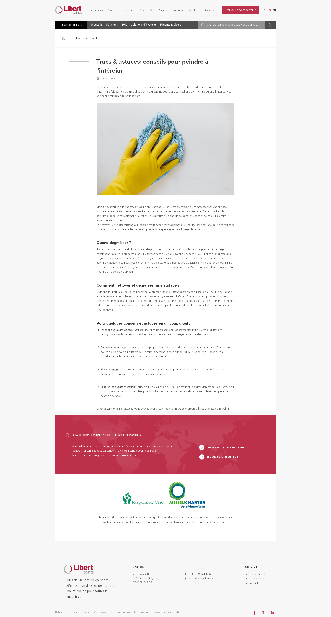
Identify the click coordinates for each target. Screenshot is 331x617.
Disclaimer (146, 612)
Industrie (96, 25)
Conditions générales (120, 612)
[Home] (64, 38)
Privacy (135, 612)
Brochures (113, 10)
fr (270, 10)
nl (265, 10)
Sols (124, 25)
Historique (178, 10)
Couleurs (129, 10)
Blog (142, 10)
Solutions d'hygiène (143, 25)
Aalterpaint (211, 10)
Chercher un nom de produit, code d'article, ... (234, 24)
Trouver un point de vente (241, 10)
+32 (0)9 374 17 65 (200, 574)
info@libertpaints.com (202, 579)
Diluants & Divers (170, 25)
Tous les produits (69, 25)
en (274, 10)
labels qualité (256, 579)
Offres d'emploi (158, 10)
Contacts (194, 10)
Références (96, 10)
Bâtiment (111, 25)
